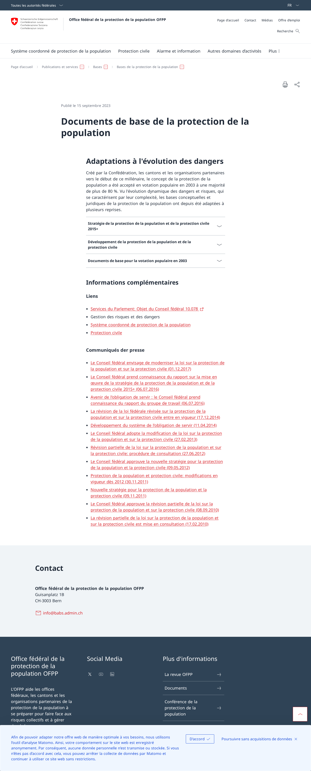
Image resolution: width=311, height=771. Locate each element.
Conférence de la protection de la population (181, 708)
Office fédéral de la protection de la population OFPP (117, 19)
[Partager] (297, 84)
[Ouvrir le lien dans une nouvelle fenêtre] (90, 674)
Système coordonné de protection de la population (141, 324)
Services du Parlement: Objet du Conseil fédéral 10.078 (145, 308)
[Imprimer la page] (285, 84)
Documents (176, 688)
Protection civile (106, 332)
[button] (61, 51)
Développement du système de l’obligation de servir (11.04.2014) (154, 425)
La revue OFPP (179, 674)
